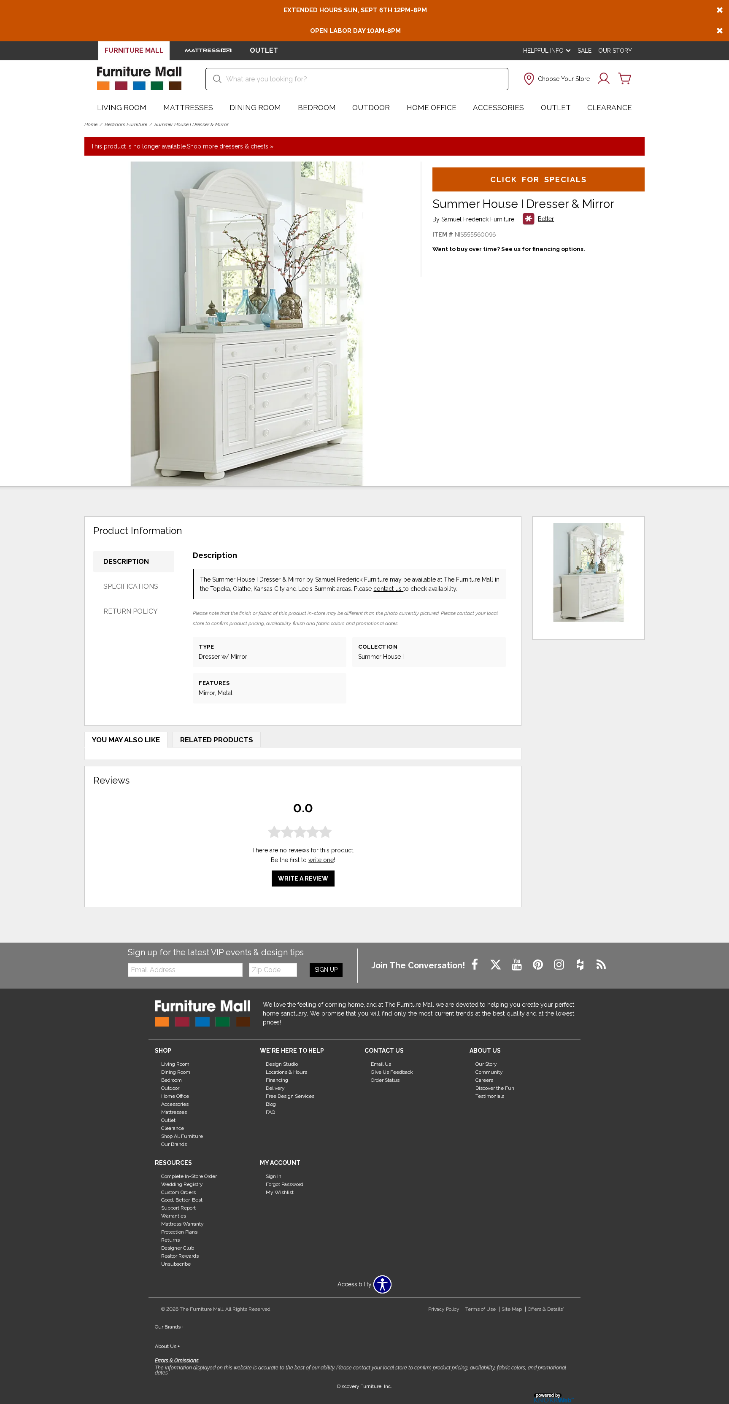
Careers (484, 1080)
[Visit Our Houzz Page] (581, 965)
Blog (271, 1104)
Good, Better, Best (181, 1200)
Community (489, 1072)
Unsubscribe (176, 1264)
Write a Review (303, 878)
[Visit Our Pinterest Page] (538, 965)
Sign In (273, 1176)
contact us (388, 588)
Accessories (498, 107)
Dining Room (255, 107)
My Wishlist (280, 1192)
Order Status (385, 1080)
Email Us (381, 1064)
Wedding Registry (182, 1184)
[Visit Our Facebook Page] (475, 965)
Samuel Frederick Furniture (477, 219)
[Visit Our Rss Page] (601, 965)
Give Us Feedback (392, 1072)
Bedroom (317, 107)
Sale (584, 51)
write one (321, 860)
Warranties (173, 1216)
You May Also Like (126, 740)
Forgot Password (284, 1184)
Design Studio (282, 1064)
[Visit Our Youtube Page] (517, 965)
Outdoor (371, 107)
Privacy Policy (443, 1309)
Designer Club (177, 1248)
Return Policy (130, 611)
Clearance (609, 107)
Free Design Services (290, 1096)
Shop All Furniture (182, 1136)
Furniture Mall (134, 50)
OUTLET (264, 50)
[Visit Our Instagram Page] (559, 965)
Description (126, 562)
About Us (167, 1346)
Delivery (275, 1088)
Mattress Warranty (182, 1224)
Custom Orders (178, 1192)
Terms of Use (480, 1309)
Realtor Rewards (180, 1256)
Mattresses (188, 107)
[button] (556, 79)
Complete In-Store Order (189, 1176)
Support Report (178, 1208)
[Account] (604, 78)
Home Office (431, 107)
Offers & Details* (546, 1309)
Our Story (615, 51)
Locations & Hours (286, 1072)
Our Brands (174, 1144)
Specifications (130, 586)
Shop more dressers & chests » (230, 146)
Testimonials (489, 1096)
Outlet (556, 107)
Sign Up (326, 969)
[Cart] (625, 78)
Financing (277, 1080)
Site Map (512, 1309)
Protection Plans (179, 1232)
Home (90, 124)
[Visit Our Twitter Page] (496, 965)
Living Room (121, 107)
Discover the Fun (494, 1088)
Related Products (216, 740)
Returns (170, 1240)
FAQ (270, 1112)
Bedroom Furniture (126, 124)
